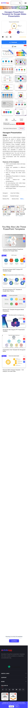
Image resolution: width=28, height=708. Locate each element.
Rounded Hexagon (14, 195)
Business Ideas (15, 198)
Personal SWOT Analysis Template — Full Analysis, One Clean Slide (13, 370)
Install (20, 123)
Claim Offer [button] (23, 7)
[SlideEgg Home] (14, 650)
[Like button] (3, 37)
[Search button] (20, 3)
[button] (24, 236)
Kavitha (21, 120)
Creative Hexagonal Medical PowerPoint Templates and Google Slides (13, 250)
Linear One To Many (14, 193)
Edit (20, 46)
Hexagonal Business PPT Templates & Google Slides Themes (12, 290)
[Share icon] (6, 37)
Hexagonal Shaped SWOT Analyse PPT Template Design (13, 270)
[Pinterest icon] (11, 37)
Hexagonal (5, 193)
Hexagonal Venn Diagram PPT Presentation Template (14, 330)
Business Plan (6, 198)
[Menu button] (25, 3)
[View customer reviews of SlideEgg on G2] (13, 693)
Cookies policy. (15, 704)
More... (22, 199)
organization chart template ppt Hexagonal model (14, 350)
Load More (14, 640)
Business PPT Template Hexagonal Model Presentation (13, 310)
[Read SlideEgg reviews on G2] (5, 693)
